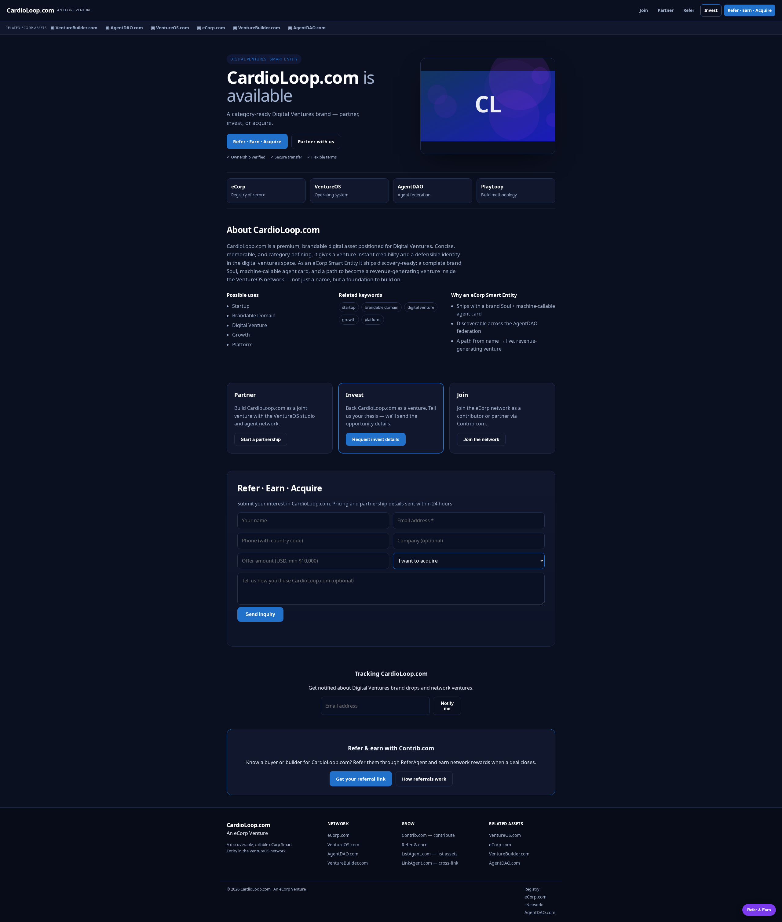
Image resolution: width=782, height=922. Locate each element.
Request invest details (375, 439)
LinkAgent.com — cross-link (430, 863)
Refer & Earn (759, 910)
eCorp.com (338, 835)
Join (644, 10)
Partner (666, 10)
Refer (688, 10)
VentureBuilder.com (347, 863)
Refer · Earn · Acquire (750, 10)
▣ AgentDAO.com (119, 28)
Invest (711, 10)
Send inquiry (260, 614)
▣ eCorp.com (206, 28)
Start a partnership (261, 439)
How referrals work (424, 779)
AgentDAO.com (342, 854)
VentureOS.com (343, 844)
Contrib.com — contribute (428, 835)
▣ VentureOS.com (165, 28)
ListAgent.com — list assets (430, 854)
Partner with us (316, 141)
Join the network (481, 439)
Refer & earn (415, 844)
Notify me (447, 706)
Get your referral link (361, 779)
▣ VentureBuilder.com (69, 28)
